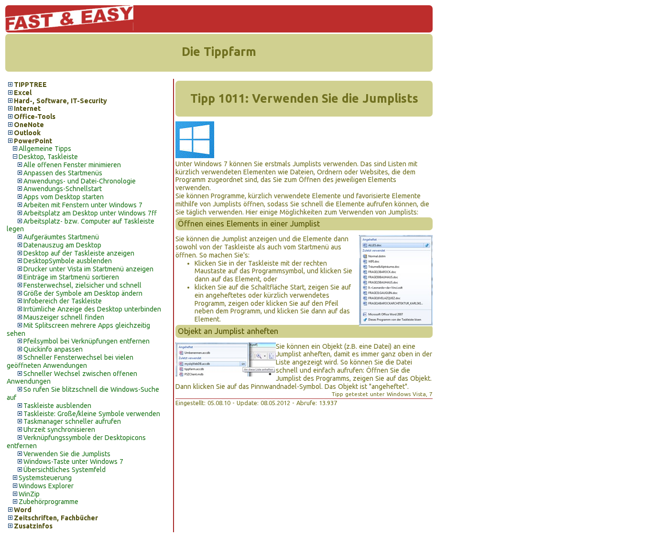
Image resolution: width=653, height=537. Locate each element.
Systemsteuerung (45, 478)
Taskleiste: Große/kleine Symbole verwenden (91, 414)
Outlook (27, 133)
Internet (27, 108)
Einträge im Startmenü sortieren (71, 277)
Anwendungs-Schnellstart (62, 189)
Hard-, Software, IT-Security (60, 101)
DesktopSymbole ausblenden (67, 261)
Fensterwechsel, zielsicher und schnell (82, 285)
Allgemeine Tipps (45, 148)
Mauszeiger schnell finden (63, 317)
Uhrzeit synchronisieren (59, 429)
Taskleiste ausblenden (57, 405)
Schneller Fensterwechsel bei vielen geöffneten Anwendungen (70, 361)
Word (23, 510)
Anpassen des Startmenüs (62, 173)
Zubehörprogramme (48, 501)
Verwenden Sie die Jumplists (66, 454)
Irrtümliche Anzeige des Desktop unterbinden (92, 309)
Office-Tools (34, 116)
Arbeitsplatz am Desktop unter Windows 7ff (90, 213)
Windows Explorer (46, 486)
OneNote (29, 125)
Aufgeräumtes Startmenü (61, 237)
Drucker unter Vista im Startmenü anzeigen (88, 269)
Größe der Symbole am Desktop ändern (82, 293)
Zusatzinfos (33, 526)
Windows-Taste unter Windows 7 (73, 461)
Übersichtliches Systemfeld (64, 469)
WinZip (29, 494)
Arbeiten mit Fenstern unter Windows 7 (82, 205)
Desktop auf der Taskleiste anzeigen (78, 253)
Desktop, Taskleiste (48, 157)
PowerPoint (33, 141)
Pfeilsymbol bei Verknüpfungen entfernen (86, 341)
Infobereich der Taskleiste (62, 301)
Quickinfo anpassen (53, 349)
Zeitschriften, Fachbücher (56, 518)
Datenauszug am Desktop (62, 245)
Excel (23, 93)
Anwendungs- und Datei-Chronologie (79, 181)
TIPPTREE (30, 84)
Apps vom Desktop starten (63, 197)
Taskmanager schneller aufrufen (72, 421)
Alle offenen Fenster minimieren (72, 165)
